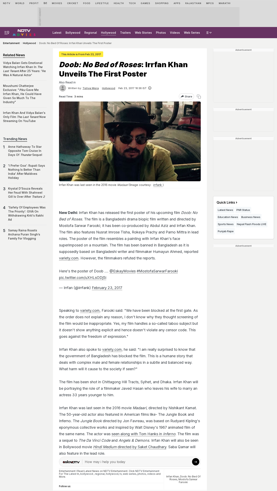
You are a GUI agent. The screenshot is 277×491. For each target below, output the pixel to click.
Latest (57, 32)
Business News (250, 217)
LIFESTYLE (102, 3)
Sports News (226, 224)
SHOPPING (162, 3)
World (20, 3)
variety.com (68, 258)
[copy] (199, 96)
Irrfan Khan (172, 476)
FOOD (86, 3)
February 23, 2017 (107, 288)
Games (145, 3)
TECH (132, 3)
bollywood (86, 473)
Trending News (15, 139)
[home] (24, 32)
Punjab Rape (226, 231)
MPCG (210, 3)
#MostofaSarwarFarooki (157, 271)
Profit (34, 3)
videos (151, 473)
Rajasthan (193, 3)
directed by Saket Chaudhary (129, 447)
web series (129, 473)
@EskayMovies (123, 271)
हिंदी (45, 3)
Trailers (125, 32)
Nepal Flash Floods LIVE (251, 224)
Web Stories (143, 32)
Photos (161, 32)
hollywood (112, 473)
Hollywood (108, 32)
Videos (175, 32)
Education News (228, 217)
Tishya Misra (91, 88)
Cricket (72, 3)
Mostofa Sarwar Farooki (187, 481)
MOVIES (57, 3)
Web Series (192, 32)
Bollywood (72, 32)
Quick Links (226, 202)
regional (100, 473)
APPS (177, 3)
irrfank (158, 185)
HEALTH (119, 3)
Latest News (225, 210)
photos (141, 473)
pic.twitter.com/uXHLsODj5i (82, 277)
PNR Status (243, 210)
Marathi (225, 3)
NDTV (6, 3)
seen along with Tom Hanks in (143, 434)
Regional (90, 32)
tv (121, 473)
